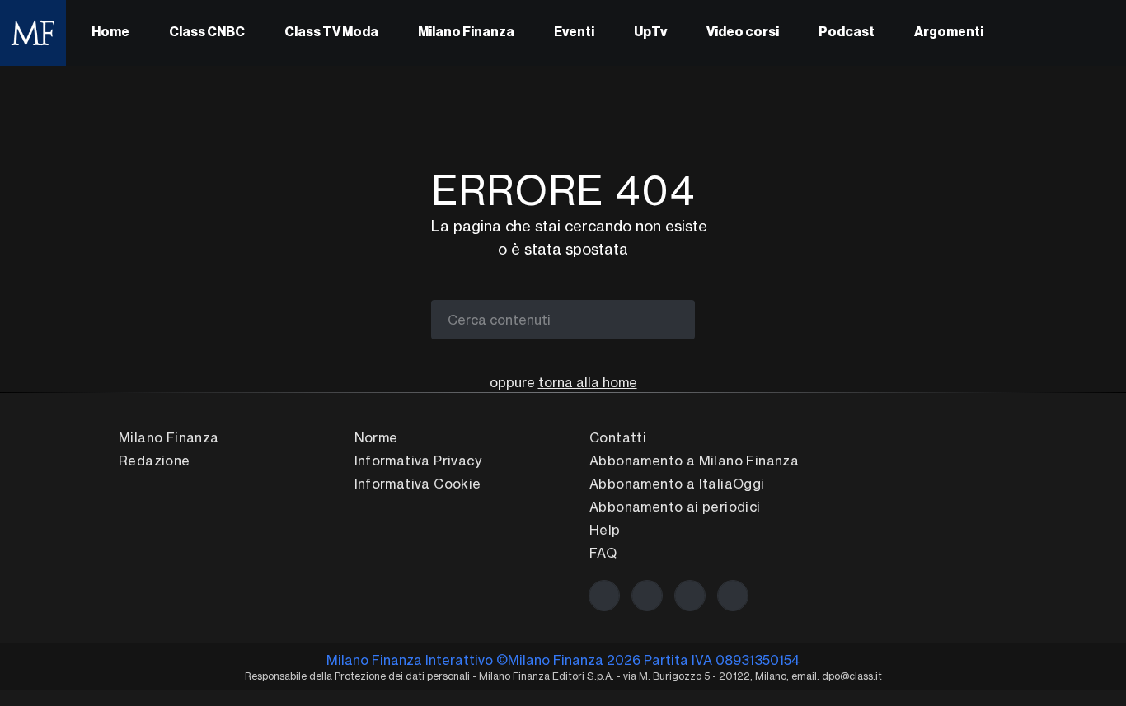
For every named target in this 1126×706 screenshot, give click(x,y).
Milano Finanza (466, 33)
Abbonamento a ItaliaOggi (677, 483)
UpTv (650, 33)
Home (110, 33)
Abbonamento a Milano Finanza (694, 460)
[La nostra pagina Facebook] (604, 595)
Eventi (574, 33)
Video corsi (742, 33)
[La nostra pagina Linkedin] (690, 595)
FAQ (603, 553)
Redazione (154, 460)
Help (605, 529)
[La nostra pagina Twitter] (647, 595)
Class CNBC (207, 33)
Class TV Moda (331, 33)
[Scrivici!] (733, 595)
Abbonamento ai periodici (675, 506)
